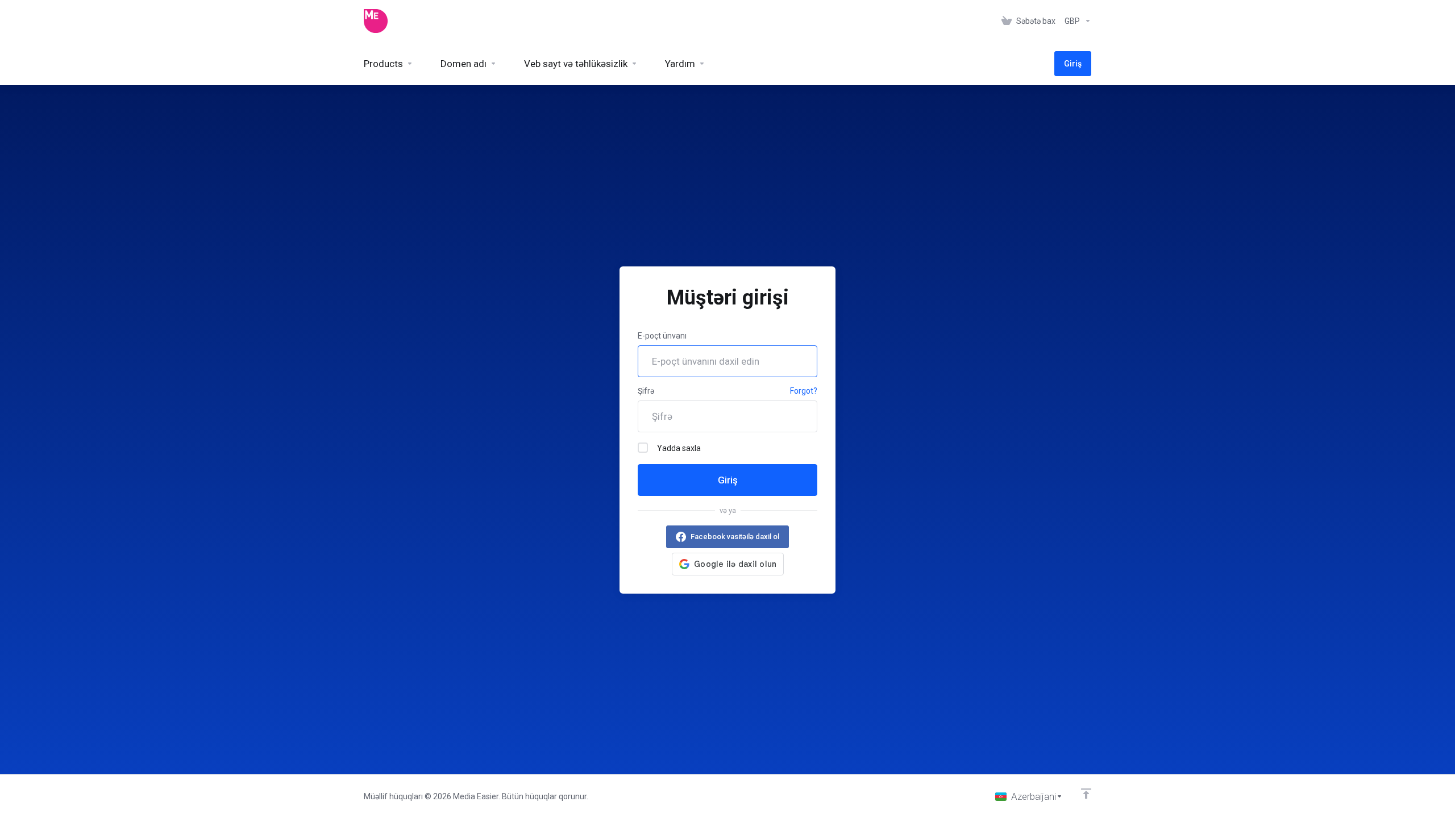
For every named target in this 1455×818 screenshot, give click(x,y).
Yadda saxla (679, 448)
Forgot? (803, 390)
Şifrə (646, 390)
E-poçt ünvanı (662, 335)
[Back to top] (1086, 793)
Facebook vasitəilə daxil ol (735, 536)
